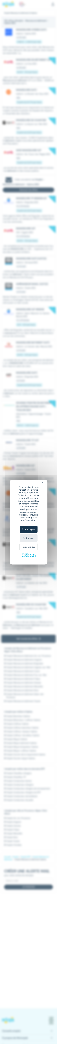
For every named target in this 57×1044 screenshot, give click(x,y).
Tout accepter (28, 529)
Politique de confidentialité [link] (28, 555)
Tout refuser (28, 538)
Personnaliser (28, 547)
